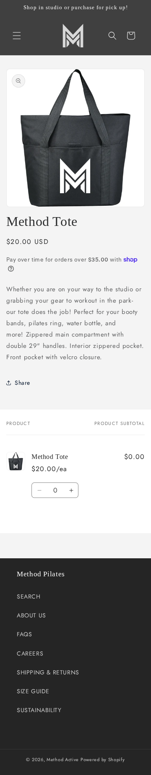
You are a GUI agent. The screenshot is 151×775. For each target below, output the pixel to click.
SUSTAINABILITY (39, 710)
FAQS (24, 634)
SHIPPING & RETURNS (48, 672)
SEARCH (29, 596)
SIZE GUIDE (33, 691)
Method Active (63, 759)
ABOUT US (31, 615)
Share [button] (22, 382)
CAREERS (30, 653)
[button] (17, 35)
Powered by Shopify (103, 759)
